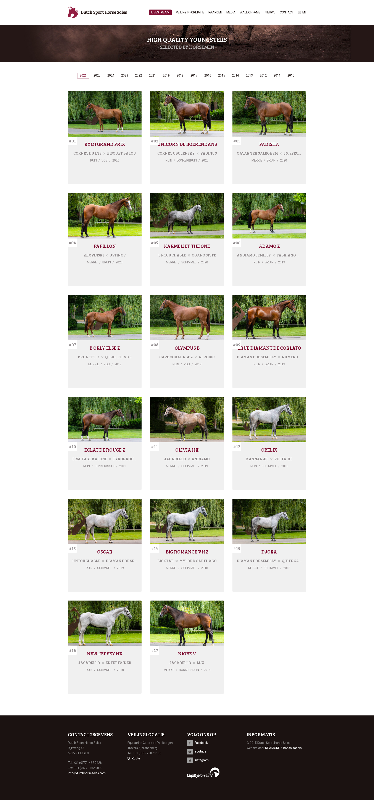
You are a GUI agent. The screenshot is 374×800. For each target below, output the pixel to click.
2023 (124, 75)
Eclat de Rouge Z (104, 449)
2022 (138, 75)
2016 (207, 75)
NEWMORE (272, 748)
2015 (221, 75)
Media (230, 12)
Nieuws (270, 12)
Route (136, 758)
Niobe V (187, 653)
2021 (152, 75)
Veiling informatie (190, 12)
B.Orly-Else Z (105, 347)
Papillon (105, 246)
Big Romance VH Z (187, 551)
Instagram (202, 760)
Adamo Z (269, 246)
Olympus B (187, 347)
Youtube (200, 751)
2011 (277, 75)
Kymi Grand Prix (104, 144)
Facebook (201, 742)
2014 (235, 75)
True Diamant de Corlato (269, 347)
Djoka (269, 551)
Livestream (160, 12)
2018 (180, 75)
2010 (290, 75)
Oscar (105, 551)
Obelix (269, 449)
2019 (166, 75)
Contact (287, 12)
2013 (249, 75)
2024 (110, 75)
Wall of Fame (250, 12)
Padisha (269, 144)
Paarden (215, 12)
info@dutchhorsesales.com (87, 773)
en (304, 12)
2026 (83, 75)
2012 (263, 75)
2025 (97, 75)
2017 (193, 75)
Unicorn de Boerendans (187, 144)
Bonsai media (292, 748)
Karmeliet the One (187, 246)
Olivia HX (187, 449)
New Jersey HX (105, 653)
